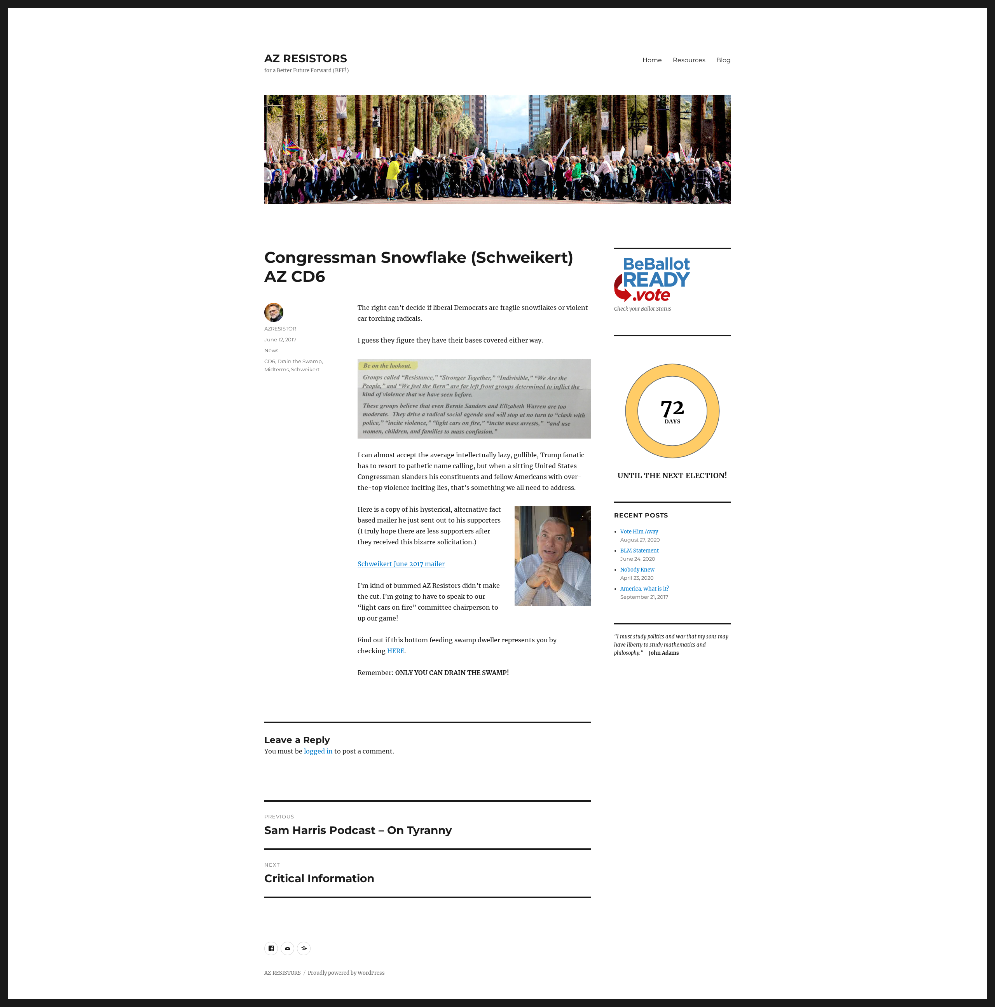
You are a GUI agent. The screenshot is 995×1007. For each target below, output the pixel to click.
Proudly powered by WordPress (346, 973)
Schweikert (305, 369)
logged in (318, 751)
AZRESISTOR (280, 328)
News (271, 350)
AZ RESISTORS (305, 58)
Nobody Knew (637, 569)
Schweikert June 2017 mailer (401, 564)
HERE (395, 651)
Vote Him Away (639, 531)
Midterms (276, 369)
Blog (723, 60)
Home (652, 60)
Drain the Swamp (300, 361)
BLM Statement (639, 550)
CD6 (269, 361)
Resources (689, 60)
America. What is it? (644, 589)
